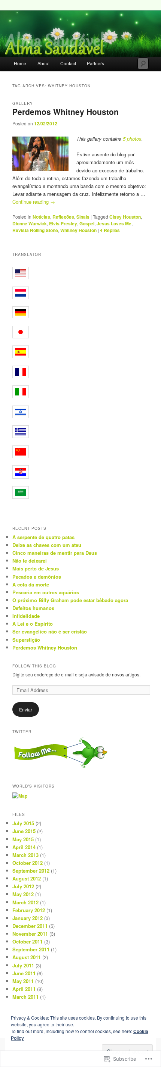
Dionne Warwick (29, 223)
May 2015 (23, 839)
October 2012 (27, 862)
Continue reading (33, 201)
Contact (68, 63)
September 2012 (30, 870)
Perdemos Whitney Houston (65, 111)
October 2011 (27, 941)
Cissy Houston (125, 216)
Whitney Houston (78, 230)
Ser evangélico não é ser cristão (49, 631)
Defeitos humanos (33, 607)
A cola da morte (30, 584)
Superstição (26, 639)
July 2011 (23, 965)
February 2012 (28, 910)
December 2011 (30, 925)
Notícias (41, 216)
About (43, 63)
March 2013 (25, 854)
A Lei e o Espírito (32, 623)
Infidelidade (26, 615)
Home (20, 63)
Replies (110, 230)
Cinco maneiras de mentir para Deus (54, 552)
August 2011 (26, 957)
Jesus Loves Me (114, 223)
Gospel (86, 223)
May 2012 (23, 894)
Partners (95, 63)
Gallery (22, 103)
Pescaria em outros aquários (45, 592)
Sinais (82, 216)
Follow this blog (34, 666)
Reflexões (63, 216)
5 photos (132, 138)
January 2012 (27, 918)
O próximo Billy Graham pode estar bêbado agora (70, 600)
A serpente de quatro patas (43, 537)
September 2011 (30, 949)
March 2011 (25, 996)
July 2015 (23, 823)
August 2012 (26, 878)
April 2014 (24, 847)
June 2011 (24, 973)
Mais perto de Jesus (35, 568)
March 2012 (25, 902)
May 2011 (23, 981)
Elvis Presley (63, 223)
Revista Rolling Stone (35, 230)
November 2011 (30, 933)
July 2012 (23, 886)
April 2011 (24, 988)
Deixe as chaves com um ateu (46, 544)
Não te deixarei (29, 560)
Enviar (25, 709)
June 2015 (24, 831)
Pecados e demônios (36, 576)
